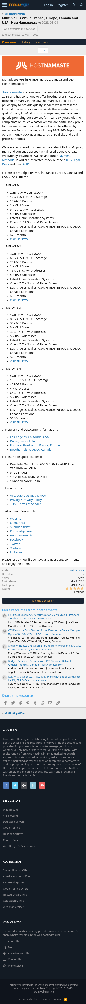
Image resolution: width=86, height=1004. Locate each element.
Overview (9, 42)
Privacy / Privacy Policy (26, 500)
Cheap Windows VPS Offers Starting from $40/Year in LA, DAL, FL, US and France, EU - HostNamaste (44, 647)
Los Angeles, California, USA (29, 437)
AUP (25, 164)
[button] (4, 5)
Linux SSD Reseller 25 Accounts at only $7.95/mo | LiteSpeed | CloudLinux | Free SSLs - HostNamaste (45, 616)
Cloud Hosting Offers (15, 888)
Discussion (42, 42)
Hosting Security (13, 834)
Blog (10, 947)
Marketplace (15, 965)
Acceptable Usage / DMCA (28, 495)
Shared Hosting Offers (16, 870)
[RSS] (66, 999)
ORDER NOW (19, 239)
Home (57, 999)
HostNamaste (12, 92)
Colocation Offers (13, 900)
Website (15, 518)
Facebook (16, 539)
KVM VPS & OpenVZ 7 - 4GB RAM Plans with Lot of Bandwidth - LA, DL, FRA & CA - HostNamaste (45, 678)
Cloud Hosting (11, 827)
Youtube (15, 548)
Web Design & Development (20, 846)
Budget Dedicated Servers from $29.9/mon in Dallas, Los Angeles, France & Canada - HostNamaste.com (41, 662)
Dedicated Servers (13, 821)
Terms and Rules (28, 999)
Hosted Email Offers (15, 894)
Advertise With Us (18, 953)
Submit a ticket (20, 527)
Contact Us (14, 959)
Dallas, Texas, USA (22, 441)
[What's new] (74, 5)
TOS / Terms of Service (25, 504)
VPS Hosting (10, 815)
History (26, 42)
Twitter (15, 544)
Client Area (17, 523)
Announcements (21, 535)
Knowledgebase (21, 531)
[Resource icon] (4, 615)
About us (46, 999)
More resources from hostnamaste (30, 610)
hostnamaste (12, 34)
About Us (13, 941)
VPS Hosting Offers (14, 882)
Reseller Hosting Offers (16, 876)
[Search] (81, 5)
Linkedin (16, 552)
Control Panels (11, 840)
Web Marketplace (13, 907)
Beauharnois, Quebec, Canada (30, 449)
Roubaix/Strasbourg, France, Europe (35, 445)
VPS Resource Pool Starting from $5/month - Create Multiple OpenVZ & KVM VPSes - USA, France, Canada (44, 632)
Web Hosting (11, 809)
